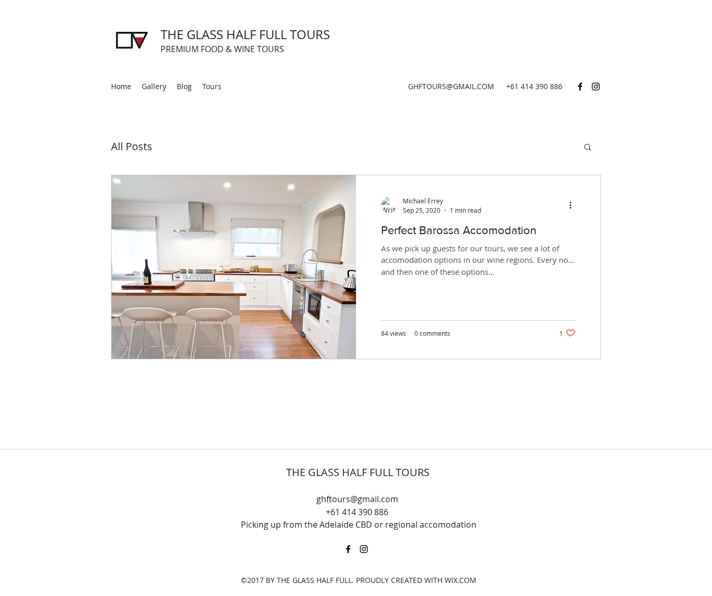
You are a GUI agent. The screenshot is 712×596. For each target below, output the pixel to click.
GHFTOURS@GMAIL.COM (451, 86)
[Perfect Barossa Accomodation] (234, 267)
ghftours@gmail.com (357, 499)
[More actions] (574, 205)
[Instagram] (596, 86)
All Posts (131, 146)
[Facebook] (580, 86)
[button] (588, 147)
